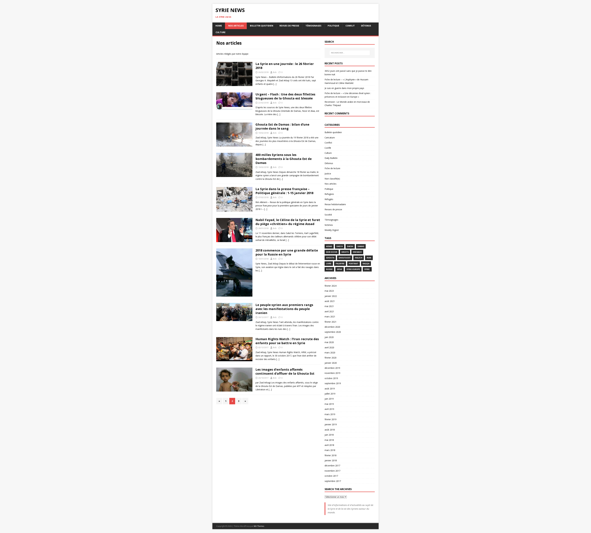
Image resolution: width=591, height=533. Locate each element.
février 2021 (330, 321)
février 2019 (330, 419)
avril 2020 (329, 347)
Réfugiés (329, 199)
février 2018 (330, 455)
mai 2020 (329, 342)
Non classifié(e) (332, 178)
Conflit (350, 25)
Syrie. (367, 269)
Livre (328, 263)
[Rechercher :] (349, 52)
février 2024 (330, 285)
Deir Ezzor (331, 252)
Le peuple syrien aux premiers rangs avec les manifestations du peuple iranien (284, 309)
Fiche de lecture (332, 168)
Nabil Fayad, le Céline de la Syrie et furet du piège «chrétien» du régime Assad (287, 222)
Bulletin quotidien (261, 25)
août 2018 (330, 429)
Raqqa (366, 263)
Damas (361, 246)
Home (218, 25)
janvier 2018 (331, 460)
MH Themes (259, 526)
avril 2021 (329, 311)
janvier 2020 (331, 362)
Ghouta (330, 257)
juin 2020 (329, 337)
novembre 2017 (332, 470)
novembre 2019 (332, 373)
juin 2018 (329, 434)
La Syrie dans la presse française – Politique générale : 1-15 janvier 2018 (284, 191)
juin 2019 (329, 398)
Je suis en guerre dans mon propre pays (344, 88)
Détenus (366, 25)
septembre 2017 (333, 481)
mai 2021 (329, 306)
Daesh (350, 246)
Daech (339, 246)
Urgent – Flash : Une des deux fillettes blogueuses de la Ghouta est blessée (285, 96)
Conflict (328, 142)
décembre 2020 (332, 326)
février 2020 (330, 357)
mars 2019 (330, 414)
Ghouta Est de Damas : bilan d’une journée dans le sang (282, 126)
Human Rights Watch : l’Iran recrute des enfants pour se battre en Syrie (287, 341)
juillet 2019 (330, 393)
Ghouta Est (345, 257)
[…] (274, 83)
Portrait (353, 263)
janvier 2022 (331, 296)
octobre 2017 (331, 475)
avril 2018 (329, 445)
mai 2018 (329, 439)
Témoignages (313, 25)
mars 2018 (330, 450)
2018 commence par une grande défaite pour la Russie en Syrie (286, 252)
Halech (358, 257)
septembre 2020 (333, 331)
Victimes (329, 224)
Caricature (330, 137)
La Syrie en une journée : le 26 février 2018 (284, 66)
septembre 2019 (333, 383)
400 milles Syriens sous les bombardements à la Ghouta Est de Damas (283, 159)
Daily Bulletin (331, 158)
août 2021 (330, 301)
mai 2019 (329, 403)
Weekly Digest (332, 230)
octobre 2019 (331, 378)
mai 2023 (329, 290)
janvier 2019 (331, 424)
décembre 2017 (332, 465)
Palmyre (340, 263)
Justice (328, 173)
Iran (369, 257)
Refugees (329, 194)
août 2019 (330, 388)
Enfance (357, 252)
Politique (333, 25)
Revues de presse (289, 25)
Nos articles (236, 25)
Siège (339, 269)
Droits (345, 252)
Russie (329, 269)
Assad (329, 246)
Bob (275, 72)
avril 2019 (329, 409)
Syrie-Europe (353, 269)
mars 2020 (330, 352)
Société (328, 214)
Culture (220, 32)
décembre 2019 (332, 367)
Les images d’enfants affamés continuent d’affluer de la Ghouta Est (284, 371)
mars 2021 (330, 316)
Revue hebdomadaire (335, 204)
